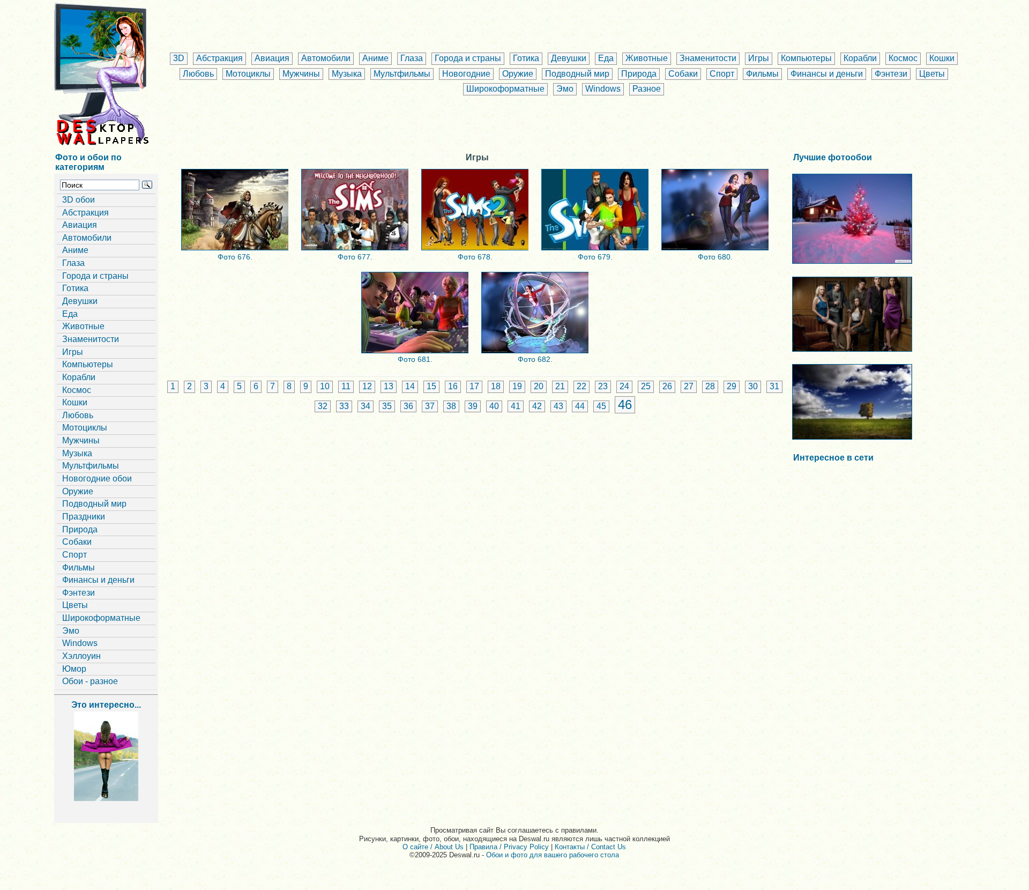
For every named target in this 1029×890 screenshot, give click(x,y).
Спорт (722, 73)
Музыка (347, 73)
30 (753, 386)
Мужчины (301, 73)
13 (388, 386)
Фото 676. (235, 257)
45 (601, 406)
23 (603, 386)
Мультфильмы (402, 73)
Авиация (272, 58)
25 (646, 386)
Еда (606, 58)
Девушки (568, 58)
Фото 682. (535, 359)
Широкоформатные (505, 88)
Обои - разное (90, 681)
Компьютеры (806, 58)
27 (689, 386)
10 (325, 386)
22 (581, 386)
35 (387, 406)
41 (515, 406)
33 (344, 406)
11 (346, 386)
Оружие (517, 73)
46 (625, 404)
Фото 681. (415, 359)
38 (451, 406)
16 (453, 386)
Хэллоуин (81, 656)
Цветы (932, 73)
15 (431, 386)
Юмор (74, 668)
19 (517, 386)
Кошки (942, 58)
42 (537, 406)
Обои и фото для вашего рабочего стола (552, 855)
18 (496, 386)
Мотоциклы (248, 73)
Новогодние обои (97, 478)
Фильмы (762, 73)
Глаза (411, 58)
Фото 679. (595, 257)
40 (494, 406)
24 (624, 386)
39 (473, 406)
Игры (758, 58)
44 (580, 406)
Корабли (860, 58)
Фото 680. (715, 257)
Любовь (198, 73)
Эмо (564, 88)
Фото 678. (475, 257)
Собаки (683, 73)
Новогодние (466, 73)
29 (731, 386)
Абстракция (219, 58)
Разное (646, 88)
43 (558, 406)
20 (538, 386)
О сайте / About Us (433, 847)
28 (710, 386)
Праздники (83, 516)
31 (774, 386)
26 (667, 386)
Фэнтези (891, 73)
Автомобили (326, 58)
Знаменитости (708, 58)
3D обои (78, 199)
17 (474, 386)
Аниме (375, 58)
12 (367, 386)
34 (365, 406)
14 (410, 386)
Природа (639, 73)
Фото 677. (355, 257)
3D (178, 58)
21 (560, 386)
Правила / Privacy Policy (509, 847)
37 (430, 406)
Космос (903, 58)
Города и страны (468, 58)
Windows (603, 88)
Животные (646, 58)
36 (408, 406)
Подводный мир (577, 73)
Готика (526, 58)
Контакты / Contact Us (590, 847)
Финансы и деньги (827, 73)
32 (322, 406)
